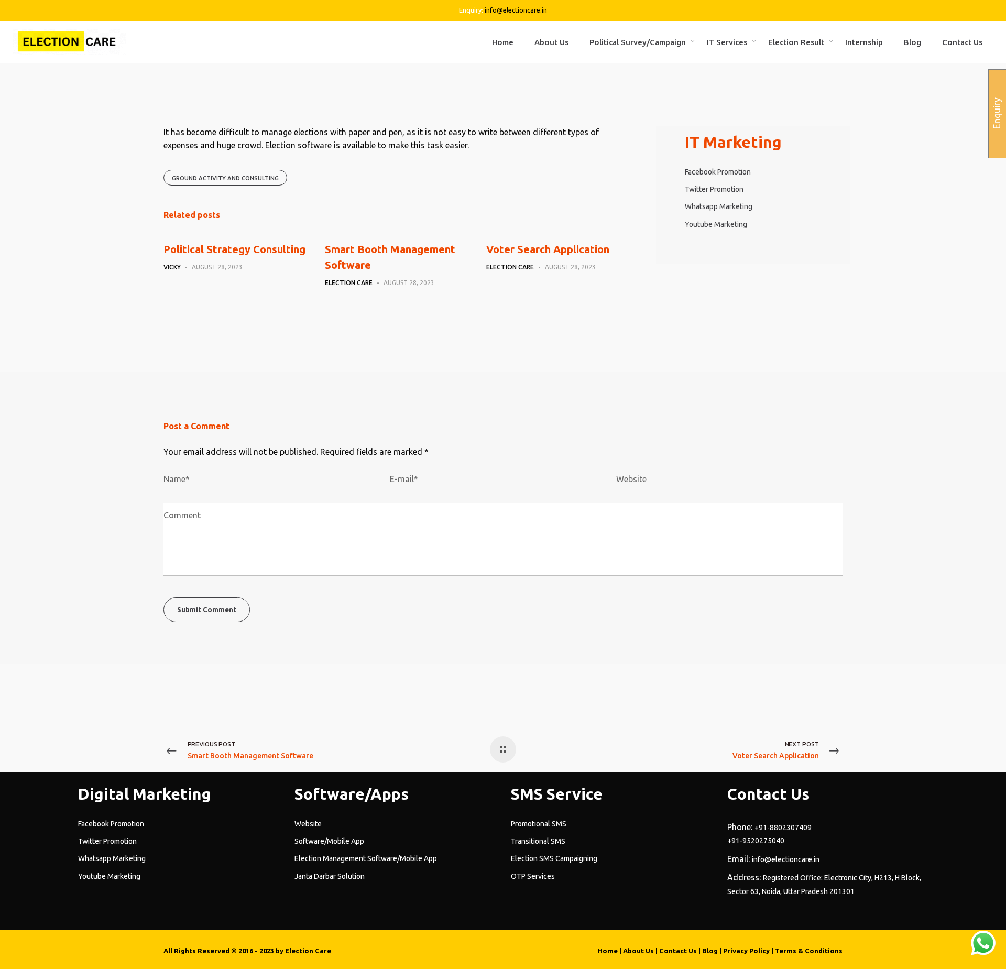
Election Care (308, 950)
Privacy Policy (746, 950)
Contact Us (678, 950)
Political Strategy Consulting (234, 249)
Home (608, 950)
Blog (710, 950)
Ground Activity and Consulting (225, 178)
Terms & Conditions (809, 950)
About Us (638, 950)
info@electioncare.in (516, 10)
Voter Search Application (547, 249)
